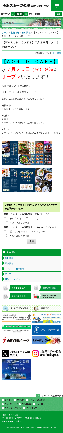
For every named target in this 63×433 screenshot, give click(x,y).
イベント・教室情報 (15, 269)
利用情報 (26, 32)
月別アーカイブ (12, 279)
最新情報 (15, 32)
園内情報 (9, 263)
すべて (8, 274)
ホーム (5, 32)
